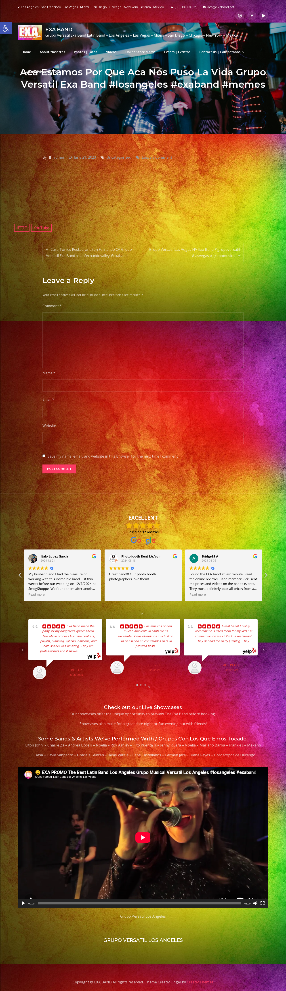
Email (48, 399)
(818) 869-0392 (185, 7)
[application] (143, 837)
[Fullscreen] (262, 903)
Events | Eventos (177, 52)
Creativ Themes (200, 982)
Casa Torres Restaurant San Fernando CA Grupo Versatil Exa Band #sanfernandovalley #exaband (89, 252)
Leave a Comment (157, 157)
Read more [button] (117, 595)
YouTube (41, 227)
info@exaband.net (220, 7)
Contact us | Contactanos (219, 52)
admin (58, 157)
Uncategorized (119, 157)
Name (48, 373)
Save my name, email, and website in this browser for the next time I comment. (113, 456)
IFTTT (22, 227)
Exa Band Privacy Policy (40, 71)
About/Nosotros (52, 52)
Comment (52, 305)
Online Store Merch (140, 52)
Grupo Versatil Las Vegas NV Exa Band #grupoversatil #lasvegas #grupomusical (194, 252)
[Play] (23, 903)
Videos (111, 52)
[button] (265, 576)
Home (26, 52)
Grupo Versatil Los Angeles (143, 916)
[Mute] (255, 903)
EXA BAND (58, 30)
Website (49, 425)
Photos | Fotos (85, 52)
